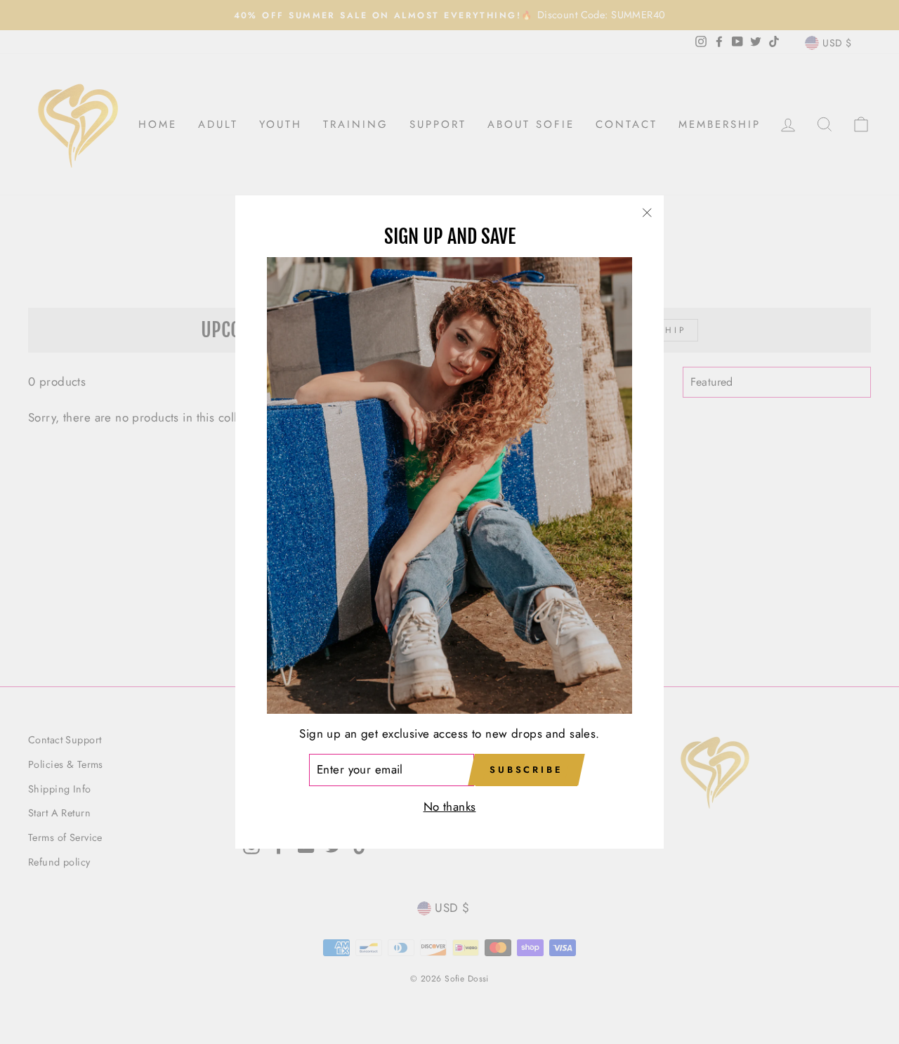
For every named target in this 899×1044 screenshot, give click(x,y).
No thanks (450, 806)
